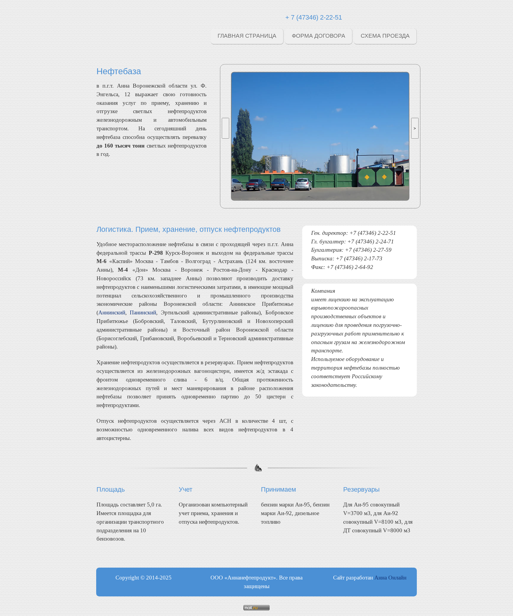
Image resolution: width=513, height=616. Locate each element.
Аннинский (111, 312)
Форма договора (318, 36)
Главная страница (247, 36)
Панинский (143, 312)
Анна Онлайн (390, 577)
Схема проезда (385, 36)
